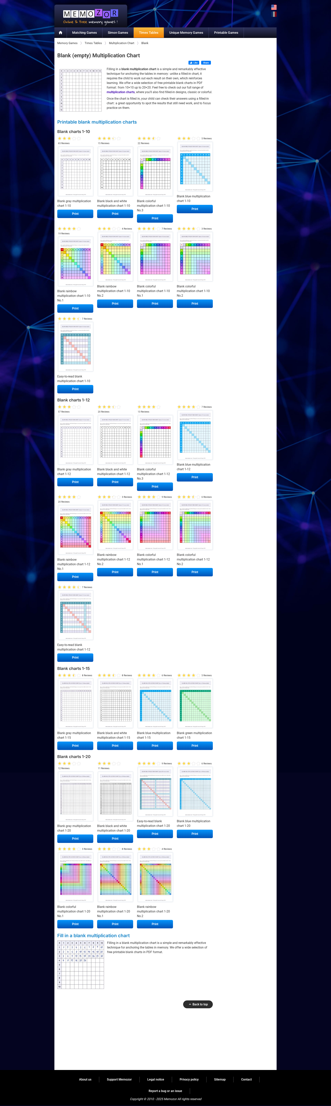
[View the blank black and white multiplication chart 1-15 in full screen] (115, 704)
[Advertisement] (135, 1041)
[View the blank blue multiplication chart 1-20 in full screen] (195, 792)
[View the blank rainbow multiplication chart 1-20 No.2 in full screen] (155, 878)
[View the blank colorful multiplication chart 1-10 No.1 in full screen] (155, 257)
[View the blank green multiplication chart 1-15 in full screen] (195, 704)
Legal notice (155, 1079)
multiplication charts (121, 92)
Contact (246, 1079)
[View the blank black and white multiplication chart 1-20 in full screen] (115, 797)
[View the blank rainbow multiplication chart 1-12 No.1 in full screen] (75, 530)
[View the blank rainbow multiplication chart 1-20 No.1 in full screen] (115, 878)
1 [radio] (59, 138)
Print (75, 214)
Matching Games (84, 32)
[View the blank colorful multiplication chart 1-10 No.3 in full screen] (155, 172)
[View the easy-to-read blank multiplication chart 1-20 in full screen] (155, 792)
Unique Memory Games (186, 32)
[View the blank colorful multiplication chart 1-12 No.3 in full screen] (155, 440)
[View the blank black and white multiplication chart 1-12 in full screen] (115, 440)
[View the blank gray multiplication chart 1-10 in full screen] (75, 172)
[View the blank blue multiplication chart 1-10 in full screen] (195, 167)
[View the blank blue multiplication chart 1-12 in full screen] (195, 435)
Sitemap (220, 1079)
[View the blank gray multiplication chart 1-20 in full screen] (75, 797)
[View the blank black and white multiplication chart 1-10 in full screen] (115, 172)
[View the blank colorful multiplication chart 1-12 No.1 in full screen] (155, 526)
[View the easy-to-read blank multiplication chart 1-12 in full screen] (75, 616)
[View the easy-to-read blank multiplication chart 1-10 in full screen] (75, 347)
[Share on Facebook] (206, 63)
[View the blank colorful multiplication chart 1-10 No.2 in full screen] (195, 257)
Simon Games (118, 32)
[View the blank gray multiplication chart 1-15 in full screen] (75, 704)
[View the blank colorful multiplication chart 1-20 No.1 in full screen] (75, 878)
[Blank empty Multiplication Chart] (80, 90)
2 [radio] (62, 138)
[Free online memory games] (90, 16)
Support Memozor (119, 1079)
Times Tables (148, 32)
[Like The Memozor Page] (193, 63)
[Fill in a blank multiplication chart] (80, 965)
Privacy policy (189, 1079)
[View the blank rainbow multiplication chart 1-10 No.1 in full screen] (75, 262)
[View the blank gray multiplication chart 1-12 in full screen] (75, 440)
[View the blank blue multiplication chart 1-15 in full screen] (155, 704)
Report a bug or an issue (165, 1091)
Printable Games (226, 32)
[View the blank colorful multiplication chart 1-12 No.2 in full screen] (195, 526)
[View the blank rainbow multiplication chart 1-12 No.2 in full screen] (115, 526)
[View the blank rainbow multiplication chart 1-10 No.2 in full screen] (115, 257)
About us (85, 1079)
